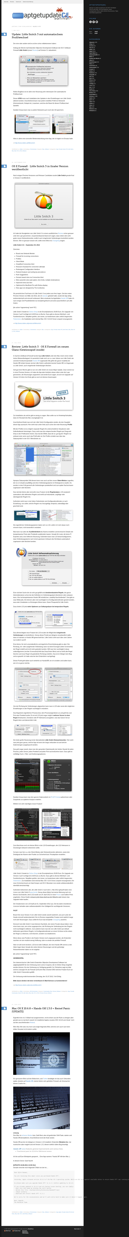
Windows (91, 108)
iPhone (91, 80)
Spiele (90, 98)
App (57, 149)
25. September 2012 (19, 162)
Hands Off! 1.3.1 (19, 1149)
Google (91, 69)
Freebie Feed (17, 1230)
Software (47, 149)
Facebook (97, 22)
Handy (91, 71)
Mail (95, 31)
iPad (90, 78)
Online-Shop (33, 312)
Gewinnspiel (14, 993)
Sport (90, 99)
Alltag (90, 44)
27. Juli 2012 (16, 342)
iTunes (91, 81)
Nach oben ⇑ (77, 1228)
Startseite (6, 1)
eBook (91, 60)
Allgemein (91, 42)
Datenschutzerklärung (28, 1)
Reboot (32, 1022)
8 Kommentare (33, 1212)
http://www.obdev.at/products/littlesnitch (28, 323)
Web (90, 107)
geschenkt (33, 892)
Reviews (12, 1)
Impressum (18, 1)
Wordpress (92, 110)
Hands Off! (64, 298)
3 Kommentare (33, 149)
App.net (91, 47)
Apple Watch (92, 53)
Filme (90, 63)
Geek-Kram (92, 65)
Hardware (91, 72)
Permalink (4, 34)
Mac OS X (16, 150)
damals (45, 296)
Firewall (60, 149)
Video (90, 105)
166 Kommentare (34, 991)
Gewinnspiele (46, 991)
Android (91, 45)
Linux (90, 85)
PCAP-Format (55, 797)
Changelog (56, 240)
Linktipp (91, 83)
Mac (43, 149)
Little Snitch (70, 149)
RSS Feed (90, 22)
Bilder (90, 56)
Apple (60, 1212)
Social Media (92, 94)
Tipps (90, 101)
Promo (58, 894)
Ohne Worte (92, 90)
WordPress (31, 1228)
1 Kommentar (33, 329)
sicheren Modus (27, 1135)
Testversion (17, 319)
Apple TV (91, 51)
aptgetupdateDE (93, 54)
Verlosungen (25, 1233)
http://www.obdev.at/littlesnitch (25, 143)
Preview (41, 993)
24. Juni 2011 (16, 1004)
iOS (90, 76)
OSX (21, 150)
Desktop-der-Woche (94, 58)
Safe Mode (25, 1213)
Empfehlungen (93, 62)
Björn (21, 149)
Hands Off (65, 149)
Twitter (45, 1078)
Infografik (91, 74)
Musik (90, 89)
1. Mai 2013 (16, 30)
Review (35, 50)
